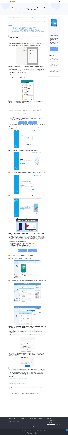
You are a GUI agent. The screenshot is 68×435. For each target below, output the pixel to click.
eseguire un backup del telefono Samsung (30, 331)
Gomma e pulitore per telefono (33, 12)
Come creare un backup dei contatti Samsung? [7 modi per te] (17, 378)
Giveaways (22, 424)
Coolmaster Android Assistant (23, 236)
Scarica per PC (54, 47)
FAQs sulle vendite (41, 422)
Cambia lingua (50, 428)
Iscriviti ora (57, 424)
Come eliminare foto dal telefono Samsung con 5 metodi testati (54, 65)
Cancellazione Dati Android (54, 28)
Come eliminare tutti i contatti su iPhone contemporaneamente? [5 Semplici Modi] (54, 62)
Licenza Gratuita (23, 425)
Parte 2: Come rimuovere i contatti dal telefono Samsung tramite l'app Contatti (23, 28)
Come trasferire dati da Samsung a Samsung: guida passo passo (18, 381)
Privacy (26, 430)
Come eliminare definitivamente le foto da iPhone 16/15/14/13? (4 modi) (54, 59)
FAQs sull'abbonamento (41, 424)
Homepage (27, 1)
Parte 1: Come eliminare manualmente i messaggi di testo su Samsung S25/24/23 (24, 27)
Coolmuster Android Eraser (40, 105)
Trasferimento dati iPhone (33, 424)
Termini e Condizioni (22, 430)
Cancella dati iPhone (32, 426)
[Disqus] (27, 407)
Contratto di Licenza (30, 430)
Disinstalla (34, 430)
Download (22, 422)
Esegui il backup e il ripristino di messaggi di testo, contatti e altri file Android (21, 246)
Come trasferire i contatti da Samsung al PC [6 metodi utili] (17, 383)
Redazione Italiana (22, 12)
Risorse (22, 423)
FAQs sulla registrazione (41, 425)
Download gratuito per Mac (32, 122)
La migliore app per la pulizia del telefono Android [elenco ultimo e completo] (54, 74)
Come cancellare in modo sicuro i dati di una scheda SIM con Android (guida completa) (54, 68)
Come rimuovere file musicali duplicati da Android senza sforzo (54, 71)
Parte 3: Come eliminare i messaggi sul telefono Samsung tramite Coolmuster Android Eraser (25, 29)
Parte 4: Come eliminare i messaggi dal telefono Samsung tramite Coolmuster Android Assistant (26, 30)
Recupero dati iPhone (32, 425)
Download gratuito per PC (22, 122)
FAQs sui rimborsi (41, 423)
